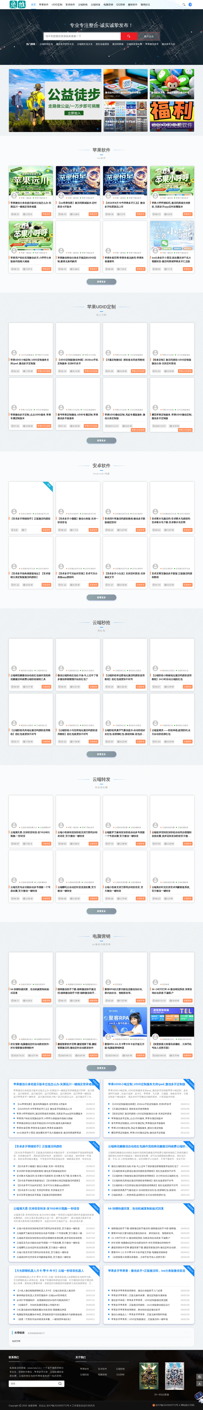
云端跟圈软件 (45, 827)
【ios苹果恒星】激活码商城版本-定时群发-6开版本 (42, 1104)
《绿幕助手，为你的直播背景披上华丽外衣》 (39, 1304)
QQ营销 (120, 4)
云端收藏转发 (136, 827)
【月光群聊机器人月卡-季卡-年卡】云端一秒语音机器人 (48, 1270)
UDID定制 (57, 4)
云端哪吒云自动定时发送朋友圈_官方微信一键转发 (41, 1247)
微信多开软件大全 (65, 43)
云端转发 (95, 4)
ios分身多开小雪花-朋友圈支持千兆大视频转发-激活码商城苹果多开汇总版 (53, 1132)
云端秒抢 (83, 4)
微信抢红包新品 (27, 670)
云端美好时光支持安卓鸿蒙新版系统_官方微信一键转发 (44, 1256)
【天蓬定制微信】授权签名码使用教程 (125, 359)
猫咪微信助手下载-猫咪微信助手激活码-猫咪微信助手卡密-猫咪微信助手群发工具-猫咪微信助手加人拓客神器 (77, 993)
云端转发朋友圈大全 (29, 827)
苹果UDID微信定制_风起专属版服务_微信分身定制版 (137, 1127)
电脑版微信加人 (91, 984)
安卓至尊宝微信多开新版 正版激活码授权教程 (39, 1194)
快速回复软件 (26, 984)
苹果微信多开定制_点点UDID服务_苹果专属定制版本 (137, 1118)
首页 (33, 4)
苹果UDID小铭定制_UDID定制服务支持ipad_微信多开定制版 (146, 1084)
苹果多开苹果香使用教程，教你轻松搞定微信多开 (135, 1309)
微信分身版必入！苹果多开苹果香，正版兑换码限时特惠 (139, 1314)
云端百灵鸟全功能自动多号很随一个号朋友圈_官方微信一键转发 (48, 1242)
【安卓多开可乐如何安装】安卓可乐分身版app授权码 (43, 1185)
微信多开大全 (168, 43)
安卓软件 (70, 4)
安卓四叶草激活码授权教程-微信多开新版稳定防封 (41, 1170)
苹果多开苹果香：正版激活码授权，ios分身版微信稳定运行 (140, 1304)
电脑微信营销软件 (75, 984)
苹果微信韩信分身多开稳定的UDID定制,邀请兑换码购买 (44, 1123)
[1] (65, 100)
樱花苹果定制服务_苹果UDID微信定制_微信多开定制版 (138, 1132)
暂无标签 (118, 984)
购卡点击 (149, 36)
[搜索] (129, 36)
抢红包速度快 (102, 43)
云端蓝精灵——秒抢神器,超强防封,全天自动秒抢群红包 (138, 1194)
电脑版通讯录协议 (185, 1039)
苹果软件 (44, 4)
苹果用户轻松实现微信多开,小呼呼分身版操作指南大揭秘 (45, 1118)
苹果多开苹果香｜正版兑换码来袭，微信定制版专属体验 (139, 1295)
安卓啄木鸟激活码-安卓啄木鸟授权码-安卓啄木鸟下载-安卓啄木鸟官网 (51, 1175)
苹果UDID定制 (43, 355)
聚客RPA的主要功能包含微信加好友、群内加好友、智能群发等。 (143, 1233)
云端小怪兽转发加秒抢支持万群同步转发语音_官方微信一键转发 (48, 1228)
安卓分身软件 (26, 513)
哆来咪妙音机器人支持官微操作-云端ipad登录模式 (42, 1295)
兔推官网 (16, 1341)
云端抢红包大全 (85, 43)
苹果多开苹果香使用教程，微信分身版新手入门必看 (136, 1290)
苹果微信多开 (152, 43)
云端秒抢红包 (46, 43)
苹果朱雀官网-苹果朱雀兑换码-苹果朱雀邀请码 (40, 1127)
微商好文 (145, 4)
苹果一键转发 (26, 198)
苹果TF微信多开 (41, 198)
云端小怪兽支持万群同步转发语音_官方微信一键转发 (43, 1252)
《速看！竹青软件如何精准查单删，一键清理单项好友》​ (44, 1319)
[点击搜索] (185, 4)
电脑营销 (108, 4)
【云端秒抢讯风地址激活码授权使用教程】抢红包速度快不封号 (142, 1180)
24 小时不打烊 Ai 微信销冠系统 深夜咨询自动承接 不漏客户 (140, 1237)
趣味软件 (133, 4)
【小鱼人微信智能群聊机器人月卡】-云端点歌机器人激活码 (46, 1290)
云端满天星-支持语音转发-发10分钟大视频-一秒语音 (46, 1208)
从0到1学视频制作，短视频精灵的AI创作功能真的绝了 (43, 1300)
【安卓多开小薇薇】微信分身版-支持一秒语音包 (40, 1166)
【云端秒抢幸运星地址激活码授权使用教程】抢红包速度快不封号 (143, 1170)
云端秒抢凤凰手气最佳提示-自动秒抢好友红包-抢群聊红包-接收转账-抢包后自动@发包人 (125, 734)
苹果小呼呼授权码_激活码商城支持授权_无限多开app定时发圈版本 (50, 1113)
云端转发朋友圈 (134, 43)
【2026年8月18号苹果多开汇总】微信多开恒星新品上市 (44, 1108)
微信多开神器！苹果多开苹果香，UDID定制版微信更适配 (139, 1300)
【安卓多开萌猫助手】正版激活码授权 (30, 518)
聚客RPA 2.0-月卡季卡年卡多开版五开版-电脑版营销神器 (139, 1252)
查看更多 (101, 281)
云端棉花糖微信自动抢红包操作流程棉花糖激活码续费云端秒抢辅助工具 (154, 1146)
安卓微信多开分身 (42, 513)
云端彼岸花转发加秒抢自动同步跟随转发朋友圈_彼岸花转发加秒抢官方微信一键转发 (172, 836)
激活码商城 (117, 43)
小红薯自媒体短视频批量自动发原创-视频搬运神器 (41, 1309)
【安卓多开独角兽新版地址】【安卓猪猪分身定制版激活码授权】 (49, 1180)
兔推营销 (32, 1405)
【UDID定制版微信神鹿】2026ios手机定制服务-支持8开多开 (141, 1104)
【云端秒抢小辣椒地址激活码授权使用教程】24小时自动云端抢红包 (144, 1175)
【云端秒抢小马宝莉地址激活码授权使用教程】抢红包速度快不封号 (144, 1185)
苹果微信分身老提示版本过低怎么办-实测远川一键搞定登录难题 (53, 1084)
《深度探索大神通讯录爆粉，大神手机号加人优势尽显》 (139, 1256)
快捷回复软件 (40, 984)
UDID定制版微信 (27, 355)
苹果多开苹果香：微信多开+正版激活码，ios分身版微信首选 (146, 1270)
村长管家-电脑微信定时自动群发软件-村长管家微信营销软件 (141, 1242)
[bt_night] (199, 1377)
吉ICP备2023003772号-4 (58, 1405)
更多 (186, 1332)
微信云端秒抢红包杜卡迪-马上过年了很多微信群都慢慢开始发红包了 (145, 1166)
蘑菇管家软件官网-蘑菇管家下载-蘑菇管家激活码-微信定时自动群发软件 (147, 1247)
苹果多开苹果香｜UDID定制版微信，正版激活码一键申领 (139, 1319)
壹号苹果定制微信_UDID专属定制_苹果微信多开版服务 (138, 1123)
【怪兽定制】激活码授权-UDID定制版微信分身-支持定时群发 (141, 1113)
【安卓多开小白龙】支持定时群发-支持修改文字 (40, 1190)
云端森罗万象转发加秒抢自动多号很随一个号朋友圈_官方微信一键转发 (51, 1233)
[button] (97, 129)
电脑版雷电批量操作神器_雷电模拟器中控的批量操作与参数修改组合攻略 (53, 1314)
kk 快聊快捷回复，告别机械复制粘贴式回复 (136, 1208)
